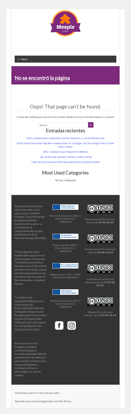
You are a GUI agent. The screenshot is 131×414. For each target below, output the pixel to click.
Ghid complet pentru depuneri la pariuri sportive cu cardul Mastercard (65, 138)
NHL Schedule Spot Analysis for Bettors (65, 151)
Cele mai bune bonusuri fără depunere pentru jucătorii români (65, 162)
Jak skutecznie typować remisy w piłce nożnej (65, 156)
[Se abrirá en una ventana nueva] (59, 320)
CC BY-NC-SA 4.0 (104, 222)
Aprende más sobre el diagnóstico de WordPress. (43, 401)
